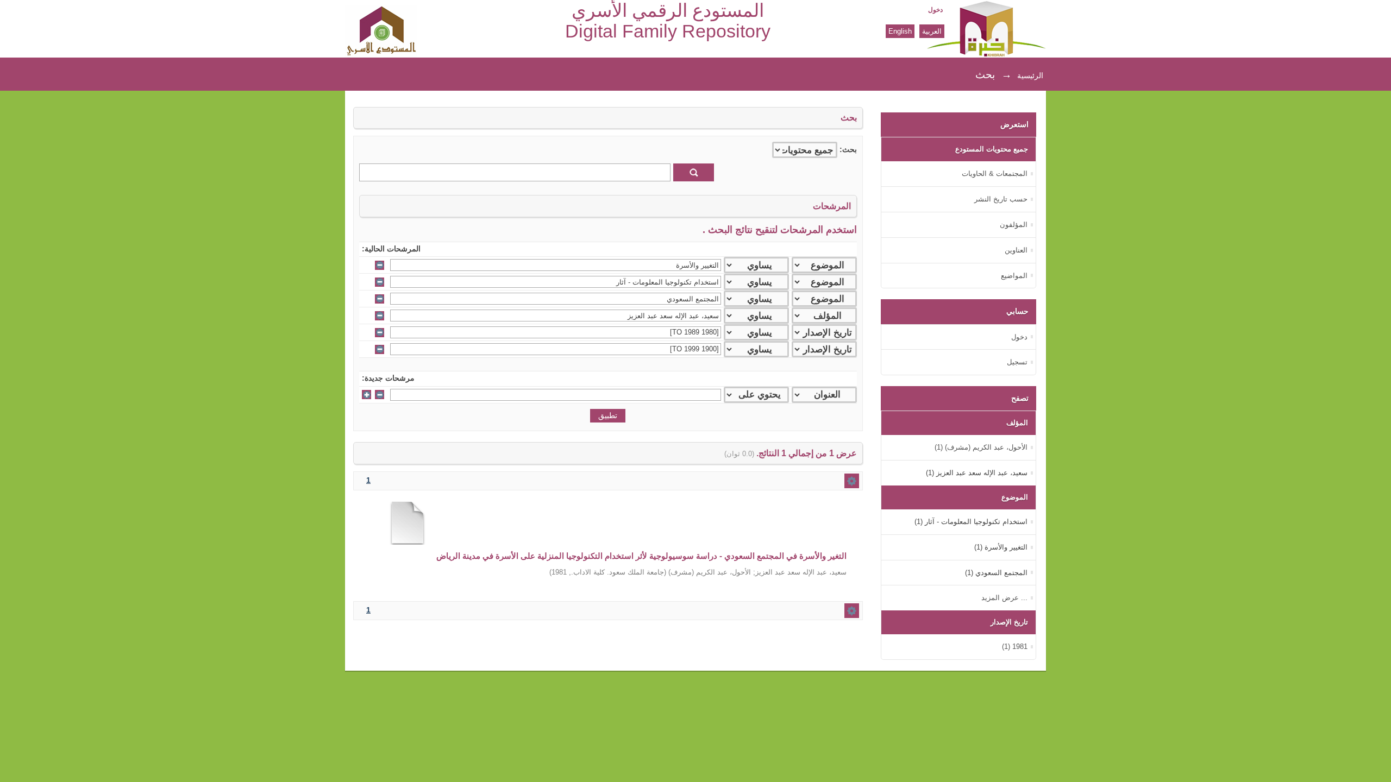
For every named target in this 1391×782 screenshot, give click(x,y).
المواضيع (1014, 276)
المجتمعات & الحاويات (994, 173)
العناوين (1016, 250)
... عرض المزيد (1004, 598)
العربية (932, 31)
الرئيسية (1030, 75)
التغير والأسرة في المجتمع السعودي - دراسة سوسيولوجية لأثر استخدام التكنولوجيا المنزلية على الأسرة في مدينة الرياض (641, 555)
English (900, 31)
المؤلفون (1013, 224)
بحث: (848, 150)
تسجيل (1017, 362)
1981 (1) (1014, 646)
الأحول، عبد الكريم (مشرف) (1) (981, 447)
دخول (935, 10)
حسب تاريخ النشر (1000, 199)
